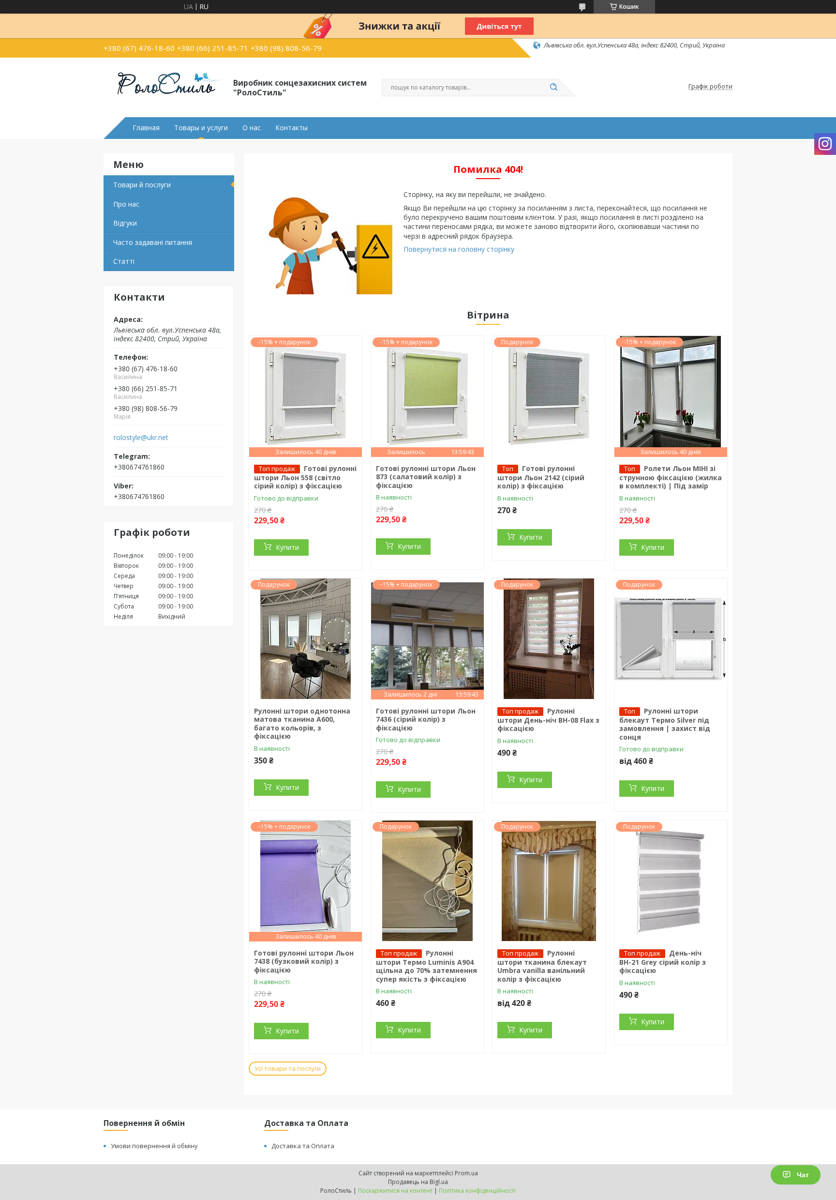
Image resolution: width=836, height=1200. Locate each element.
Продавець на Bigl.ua (418, 1182)
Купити (287, 547)
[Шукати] (553, 87)
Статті (123, 261)
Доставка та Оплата (302, 1145)
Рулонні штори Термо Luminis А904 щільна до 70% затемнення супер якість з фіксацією (426, 966)
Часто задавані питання (152, 242)
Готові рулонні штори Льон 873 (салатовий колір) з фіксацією (426, 477)
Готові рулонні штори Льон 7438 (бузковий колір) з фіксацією (304, 961)
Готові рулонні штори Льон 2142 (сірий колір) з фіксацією (540, 477)
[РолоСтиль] (164, 86)
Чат (803, 1175)
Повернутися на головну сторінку (458, 249)
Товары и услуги (201, 127)
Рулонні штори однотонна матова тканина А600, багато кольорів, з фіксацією (302, 723)
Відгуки (125, 223)
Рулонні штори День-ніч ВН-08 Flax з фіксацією (548, 719)
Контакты (291, 127)
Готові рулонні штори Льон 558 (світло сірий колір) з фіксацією (305, 477)
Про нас (126, 204)
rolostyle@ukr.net (141, 437)
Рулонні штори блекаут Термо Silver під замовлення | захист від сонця (664, 724)
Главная (146, 127)
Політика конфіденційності (477, 1190)
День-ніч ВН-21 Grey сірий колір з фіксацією (662, 961)
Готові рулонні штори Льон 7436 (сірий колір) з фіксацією (426, 719)
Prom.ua (466, 1173)
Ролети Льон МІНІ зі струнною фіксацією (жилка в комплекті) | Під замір (670, 477)
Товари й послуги (142, 184)
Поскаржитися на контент (395, 1190)
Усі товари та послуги (287, 1068)
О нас (251, 127)
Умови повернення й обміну (154, 1145)
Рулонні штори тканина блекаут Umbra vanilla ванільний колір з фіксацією (542, 966)
